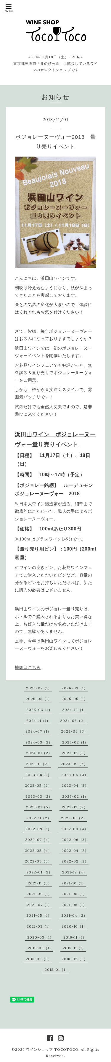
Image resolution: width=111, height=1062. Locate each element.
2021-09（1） (39, 894)
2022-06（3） (75, 839)
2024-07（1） (38, 731)
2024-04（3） (74, 731)
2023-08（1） (38, 775)
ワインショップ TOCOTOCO (52, 1049)
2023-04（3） (75, 785)
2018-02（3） (75, 959)
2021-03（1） (39, 926)
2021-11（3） (40, 883)
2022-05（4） (38, 850)
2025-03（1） (39, 709)
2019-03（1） (40, 948)
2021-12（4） (74, 872)
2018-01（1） (57, 969)
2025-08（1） (39, 698)
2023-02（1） (75, 796)
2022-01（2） (39, 872)
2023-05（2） (38, 785)
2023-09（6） (74, 764)
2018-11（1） (74, 948)
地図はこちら (28, 667)
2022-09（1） (38, 829)
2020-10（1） (74, 926)
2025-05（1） (75, 698)
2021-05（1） (39, 915)
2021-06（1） (74, 904)
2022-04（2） (75, 850)
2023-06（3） (74, 775)
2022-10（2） (74, 818)
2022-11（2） (38, 818)
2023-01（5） (39, 807)
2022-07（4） (38, 839)
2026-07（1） (39, 688)
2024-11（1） (38, 720)
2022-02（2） (75, 861)
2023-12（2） (75, 753)
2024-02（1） (75, 742)
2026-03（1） (75, 688)
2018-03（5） (39, 959)
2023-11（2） (38, 764)
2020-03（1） (40, 937)
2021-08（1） (74, 894)
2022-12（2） (75, 807)
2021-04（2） (74, 915)
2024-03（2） (38, 742)
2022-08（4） (74, 829)
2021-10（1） (74, 883)
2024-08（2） (73, 720)
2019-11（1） (74, 937)
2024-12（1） (74, 709)
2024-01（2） (39, 753)
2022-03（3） (38, 861)
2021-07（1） (39, 904)
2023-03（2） (38, 796)
